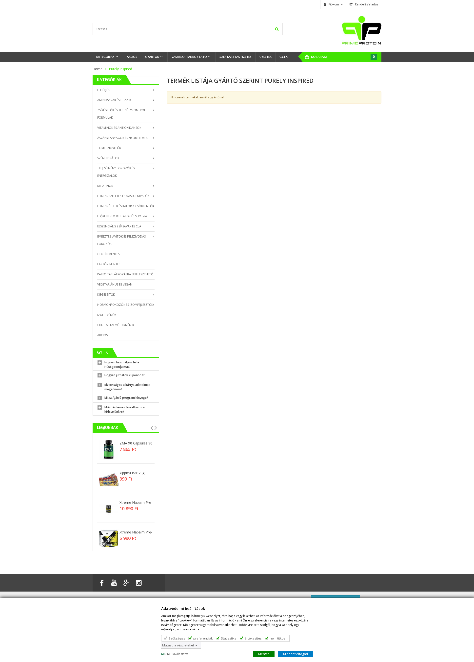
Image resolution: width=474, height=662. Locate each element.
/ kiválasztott (174, 654)
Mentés (264, 653)
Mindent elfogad (295, 653)
